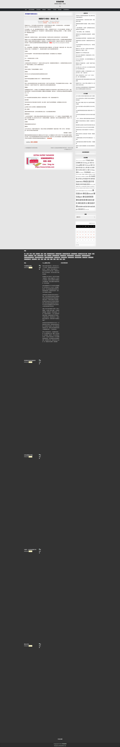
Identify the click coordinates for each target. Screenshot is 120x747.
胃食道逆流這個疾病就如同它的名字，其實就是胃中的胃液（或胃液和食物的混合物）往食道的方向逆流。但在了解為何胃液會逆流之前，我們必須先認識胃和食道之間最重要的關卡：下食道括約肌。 (50, 326)
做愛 (53, 22)
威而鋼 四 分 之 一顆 (82, 253)
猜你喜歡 (59, 9)
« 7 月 (77, 245)
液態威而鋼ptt (27, 259)
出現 (34, 253)
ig (24, 253)
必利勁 (80, 179)
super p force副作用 (82, 160)
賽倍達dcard (88, 193)
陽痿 (51, 259)
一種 (27, 253)
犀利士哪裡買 (45, 21)
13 (85, 234)
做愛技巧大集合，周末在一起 (48, 19)
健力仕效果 (91, 168)
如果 (45, 253)
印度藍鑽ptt (86, 174)
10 (77, 234)
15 (91, 234)
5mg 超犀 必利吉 (46, 263)
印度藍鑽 (83, 174)
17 (77, 237)
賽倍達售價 (80, 200)
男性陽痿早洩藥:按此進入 (31, 14)
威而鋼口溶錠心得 (66, 253)
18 (80, 237)
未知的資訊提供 (85, 152)
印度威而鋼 (38, 9)
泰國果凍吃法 (63, 255)
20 (85, 237)
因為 (42, 253)
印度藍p (80, 174)
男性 (42, 259)
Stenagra (77, 160)
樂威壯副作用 (88, 181)
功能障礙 (38, 253)
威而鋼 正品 (79, 176)
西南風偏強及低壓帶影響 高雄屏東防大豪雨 (85, 38)
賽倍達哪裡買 (88, 196)
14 (88, 234)
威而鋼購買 (87, 176)
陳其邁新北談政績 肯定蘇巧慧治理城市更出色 (85, 125)
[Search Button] (60, 6)
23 (93, 237)
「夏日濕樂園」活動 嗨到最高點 (83, 32)
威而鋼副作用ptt (50, 253)
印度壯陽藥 (60, 739)
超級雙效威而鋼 (83, 207)
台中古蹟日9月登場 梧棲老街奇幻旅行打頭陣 (85, 96)
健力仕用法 (79, 170)
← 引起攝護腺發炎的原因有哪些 (31, 148)
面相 (58, 259)
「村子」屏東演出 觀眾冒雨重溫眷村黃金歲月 (85, 118)
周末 (55, 22)
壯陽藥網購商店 (66, 9)
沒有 (45, 255)
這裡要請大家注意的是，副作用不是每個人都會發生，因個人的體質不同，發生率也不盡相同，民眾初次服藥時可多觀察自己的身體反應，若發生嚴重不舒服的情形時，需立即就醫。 (50, 280)
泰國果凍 (49, 255)
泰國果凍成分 (64, 257)
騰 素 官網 (87, 209)
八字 (31, 253)
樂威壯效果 (79, 184)
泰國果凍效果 (71, 257)
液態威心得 (84, 257)
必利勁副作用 (86, 179)
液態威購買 (34, 259)
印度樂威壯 (87, 172)
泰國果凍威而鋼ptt (86, 255)
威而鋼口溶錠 (58, 253)
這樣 (48, 259)
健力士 (85, 170)
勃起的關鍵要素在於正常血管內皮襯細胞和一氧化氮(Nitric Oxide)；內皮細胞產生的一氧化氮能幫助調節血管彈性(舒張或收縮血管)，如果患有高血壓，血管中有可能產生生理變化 (50, 289)
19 (82, 237)
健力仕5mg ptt (85, 163)
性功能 (89, 253)
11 (80, 234)
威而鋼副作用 (90, 174)
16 (93, 234)
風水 (61, 259)
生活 (39, 259)
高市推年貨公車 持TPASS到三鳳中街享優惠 (85, 127)
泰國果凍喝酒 (78, 255)
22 (91, 237)
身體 (45, 259)
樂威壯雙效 (86, 184)
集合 (58, 22)
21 (88, 237)
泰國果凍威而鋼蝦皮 (49, 257)
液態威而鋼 (90, 257)
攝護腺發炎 (30, 255)
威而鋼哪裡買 (74, 253)
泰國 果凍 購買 (78, 257)
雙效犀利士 (81, 209)
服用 (35, 255)
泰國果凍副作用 (55, 255)
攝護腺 (25, 255)
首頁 (26, 9)
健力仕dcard (86, 165)
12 (82, 234)
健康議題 (44, 9)
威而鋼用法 (83, 176)
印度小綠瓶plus (81, 172)
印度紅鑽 (92, 172)
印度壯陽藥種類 (31, 9)
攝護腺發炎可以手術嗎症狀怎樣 (82, 52)
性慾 (93, 253)
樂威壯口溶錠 (40, 255)
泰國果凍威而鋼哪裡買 (29, 257)
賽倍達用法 (82, 203)
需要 (54, 259)
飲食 (64, 259)
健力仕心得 (83, 168)
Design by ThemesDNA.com (60, 745)
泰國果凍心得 (57, 257)
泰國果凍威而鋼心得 (39, 257)
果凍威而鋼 (60, 2)
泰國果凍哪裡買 (70, 255)
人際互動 (54, 9)
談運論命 (49, 9)
